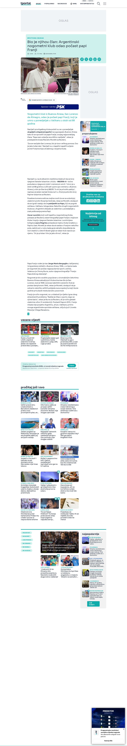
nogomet (31, 352)
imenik (84, 0)
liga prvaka (27, 540)
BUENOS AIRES (61, 352)
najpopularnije (90, 534)
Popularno (49, 4)
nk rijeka (26, 547)
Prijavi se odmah (93, 224)
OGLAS (63, 20)
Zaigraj (71, 365)
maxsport (26, 533)
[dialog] (108, 726)
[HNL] (93, 126)
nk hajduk (26, 550)
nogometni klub (33, 355)
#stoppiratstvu (87, 4)
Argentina (40, 352)
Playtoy (91, 0)
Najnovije (62, 4)
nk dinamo (26, 543)
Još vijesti (92, 604)
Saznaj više (108, 741)
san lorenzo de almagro (48, 355)
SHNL (75, 4)
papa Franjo (50, 352)
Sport (38, 4)
